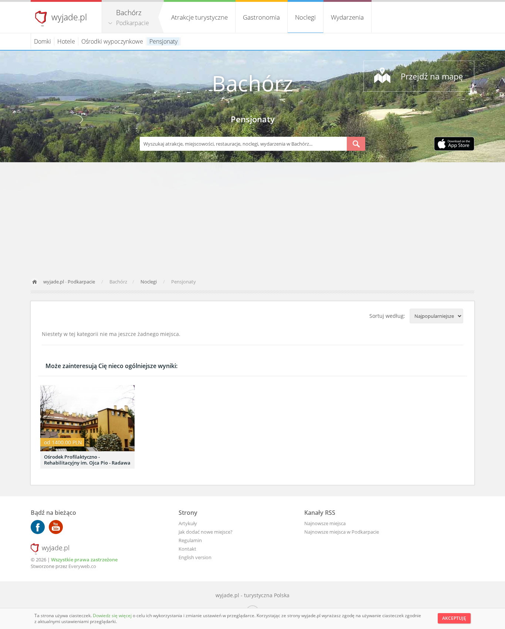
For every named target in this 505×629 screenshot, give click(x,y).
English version (195, 557)
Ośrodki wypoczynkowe (112, 41)
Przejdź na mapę (432, 76)
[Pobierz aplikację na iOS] (454, 144)
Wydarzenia (347, 17)
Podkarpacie (132, 23)
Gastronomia (261, 17)
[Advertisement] (252, 217)
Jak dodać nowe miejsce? (206, 531)
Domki (42, 41)
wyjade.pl (69, 17)
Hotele (66, 41)
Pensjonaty (163, 41)
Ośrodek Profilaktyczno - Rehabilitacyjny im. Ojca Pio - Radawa (87, 460)
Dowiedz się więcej (113, 615)
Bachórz (252, 83)
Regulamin (190, 540)
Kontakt (187, 548)
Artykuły (188, 523)
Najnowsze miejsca (325, 523)
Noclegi (305, 17)
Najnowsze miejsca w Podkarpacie (341, 531)
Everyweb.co (82, 566)
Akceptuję (454, 618)
